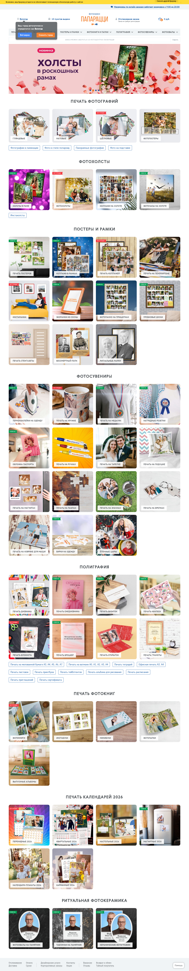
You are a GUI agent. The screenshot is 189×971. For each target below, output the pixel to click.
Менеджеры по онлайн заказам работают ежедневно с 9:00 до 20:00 (147, 7)
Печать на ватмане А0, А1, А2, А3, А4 (88, 664)
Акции (69, 965)
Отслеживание (15, 963)
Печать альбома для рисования (104, 672)
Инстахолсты (18, 215)
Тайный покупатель (105, 965)
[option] (94, 68)
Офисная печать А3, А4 (151, 664)
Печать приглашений (22, 679)
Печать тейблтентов (71, 672)
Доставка (13, 965)
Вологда (24, 19)
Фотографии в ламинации (24, 147)
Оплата (29, 963)
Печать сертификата (50, 679)
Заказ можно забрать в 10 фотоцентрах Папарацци (89, 40)
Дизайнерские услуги (50, 963)
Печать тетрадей (123, 664)
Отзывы (86, 965)
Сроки (29, 965)
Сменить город (46, 35)
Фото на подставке (120, 147)
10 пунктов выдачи (61, 19)
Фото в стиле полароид (57, 147)
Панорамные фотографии (90, 147)
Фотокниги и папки (97, 32)
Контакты (70, 963)
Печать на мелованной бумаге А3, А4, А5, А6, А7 (36, 664)
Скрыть (175, 40)
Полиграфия (123, 32)
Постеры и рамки (69, 32)
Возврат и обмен (103, 963)
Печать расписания (138, 672)
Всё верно (25, 35)
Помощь (178, 965)
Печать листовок (19, 672)
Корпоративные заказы (51, 965)
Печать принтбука (44, 672)
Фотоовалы (168, 32)
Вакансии (87, 963)
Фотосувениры (146, 32)
